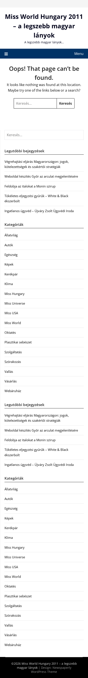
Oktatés (10, 332)
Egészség (11, 254)
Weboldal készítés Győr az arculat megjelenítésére (41, 176)
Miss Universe (14, 303)
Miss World (12, 323)
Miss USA (11, 313)
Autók (8, 245)
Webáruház (12, 391)
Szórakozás (12, 361)
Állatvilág (11, 235)
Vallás (8, 371)
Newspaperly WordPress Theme (51, 670)
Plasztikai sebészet (18, 342)
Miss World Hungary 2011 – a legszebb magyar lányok (44, 25)
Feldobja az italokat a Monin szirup (30, 186)
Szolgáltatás (13, 352)
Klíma (8, 284)
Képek (8, 264)
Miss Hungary (14, 293)
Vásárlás (10, 381)
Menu (79, 53)
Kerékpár (11, 274)
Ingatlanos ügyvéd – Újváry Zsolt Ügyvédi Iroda (39, 211)
